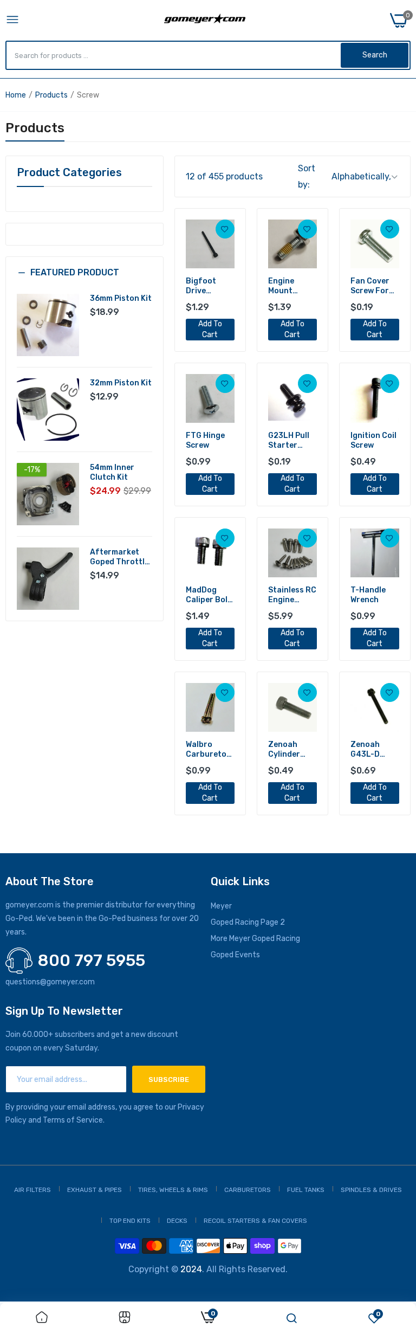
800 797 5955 (91, 960)
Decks (177, 1221)
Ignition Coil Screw (373, 440)
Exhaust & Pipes (94, 1190)
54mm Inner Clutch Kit (112, 472)
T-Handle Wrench (368, 594)
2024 (191, 1269)
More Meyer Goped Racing (255, 938)
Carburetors (247, 1190)
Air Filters (32, 1190)
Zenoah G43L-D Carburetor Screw (372, 749)
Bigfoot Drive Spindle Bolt (209, 286)
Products (51, 95)
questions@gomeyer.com (50, 982)
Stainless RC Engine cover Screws (292, 595)
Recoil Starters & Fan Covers (255, 1221)
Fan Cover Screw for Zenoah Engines (369, 286)
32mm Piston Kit (121, 383)
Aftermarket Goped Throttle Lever (119, 557)
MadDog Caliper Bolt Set (208, 595)
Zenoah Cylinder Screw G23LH (284, 749)
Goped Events (235, 954)
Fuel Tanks (305, 1190)
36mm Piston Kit (121, 298)
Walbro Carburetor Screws (208, 749)
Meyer (221, 906)
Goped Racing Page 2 (248, 922)
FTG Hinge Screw (205, 440)
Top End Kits (130, 1221)
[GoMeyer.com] (204, 20)
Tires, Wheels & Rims (173, 1190)
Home (15, 95)
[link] (225, 229)
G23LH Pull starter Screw (288, 440)
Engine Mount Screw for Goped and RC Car (288, 286)
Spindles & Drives (371, 1190)
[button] (84, 281)
